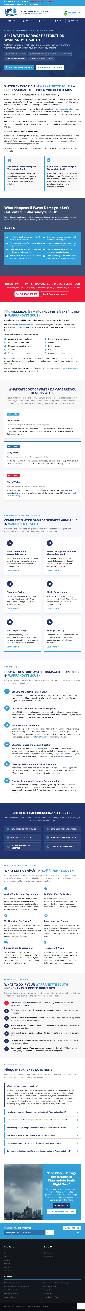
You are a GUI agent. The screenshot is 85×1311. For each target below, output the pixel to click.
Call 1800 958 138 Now (20, 67)
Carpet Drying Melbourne (12, 1290)
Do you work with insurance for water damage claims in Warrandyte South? (39, 1151)
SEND (49, 1233)
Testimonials (8, 1271)
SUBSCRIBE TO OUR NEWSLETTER (17, 1228)
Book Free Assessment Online (61, 1211)
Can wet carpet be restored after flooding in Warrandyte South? (34, 1143)
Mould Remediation (49, 1286)
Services (7, 1260)
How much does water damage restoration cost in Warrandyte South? (37, 1120)
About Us (7, 1256)
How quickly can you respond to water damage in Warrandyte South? (36, 1127)
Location (7, 1263)
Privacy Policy (48, 1256)
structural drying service (61, 756)
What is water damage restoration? (22, 1086)
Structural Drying (10, 1297)
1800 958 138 (20, 1002)
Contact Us (8, 1267)
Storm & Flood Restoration (13, 1283)
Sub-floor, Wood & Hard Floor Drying (55, 1283)
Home (6, 1253)
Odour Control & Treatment (52, 1297)
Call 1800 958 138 (28, 294)
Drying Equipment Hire (11, 1293)
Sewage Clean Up (49, 1290)
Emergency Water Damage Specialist (16, 1286)
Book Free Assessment (50, 67)
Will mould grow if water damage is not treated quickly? (31, 1135)
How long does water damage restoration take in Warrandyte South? (36, 1112)
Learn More (12, 570)
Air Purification (48, 1293)
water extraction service (43, 737)
